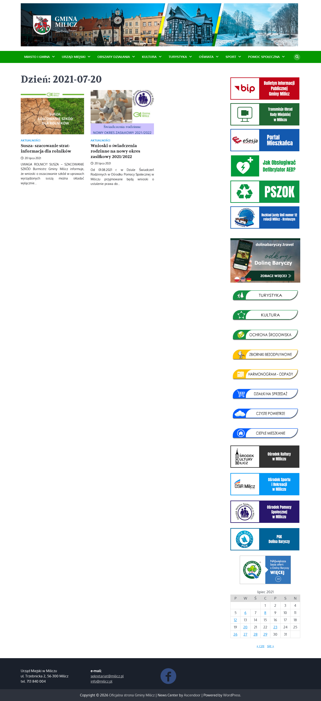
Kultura (149, 57)
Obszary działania (113, 57)
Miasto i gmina (37, 57)
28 (255, 634)
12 (235, 620)
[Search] (297, 57)
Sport (231, 57)
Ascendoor (192, 695)
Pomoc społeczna (264, 57)
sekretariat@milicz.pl (107, 676)
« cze (260, 646)
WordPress (231, 695)
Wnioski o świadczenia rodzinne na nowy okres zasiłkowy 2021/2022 (115, 151)
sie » (270, 646)
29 (265, 634)
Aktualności (30, 140)
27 (245, 634)
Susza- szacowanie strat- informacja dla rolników (46, 148)
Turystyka (178, 57)
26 (235, 634)
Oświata (206, 57)
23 (275, 627)
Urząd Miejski (73, 57)
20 (245, 627)
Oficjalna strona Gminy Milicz (132, 695)
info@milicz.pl (101, 681)
